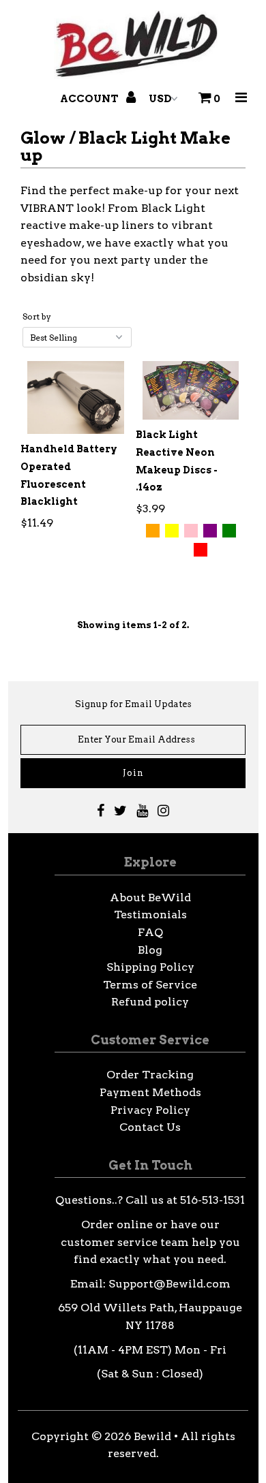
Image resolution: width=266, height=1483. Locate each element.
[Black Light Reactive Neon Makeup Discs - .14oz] (191, 390)
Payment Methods (150, 1092)
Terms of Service (150, 984)
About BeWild (150, 897)
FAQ (150, 932)
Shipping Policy (150, 967)
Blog (150, 949)
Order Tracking (150, 1074)
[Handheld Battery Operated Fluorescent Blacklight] (75, 397)
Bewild (152, 1436)
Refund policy (150, 1001)
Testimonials (150, 914)
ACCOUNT (90, 99)
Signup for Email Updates (133, 704)
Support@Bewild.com (169, 1283)
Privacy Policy (150, 1110)
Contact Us (150, 1127)
